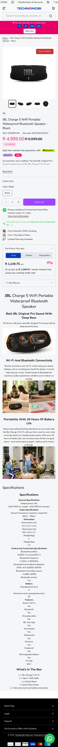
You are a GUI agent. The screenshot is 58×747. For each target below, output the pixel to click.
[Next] (52, 104)
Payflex (29, 255)
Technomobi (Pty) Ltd (24, 735)
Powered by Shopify (42, 735)
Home (5, 38)
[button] (53, 8)
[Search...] (50, 16)
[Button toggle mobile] (4, 8)
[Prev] (5, 104)
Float (13, 255)
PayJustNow (44, 255)
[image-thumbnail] (12, 104)
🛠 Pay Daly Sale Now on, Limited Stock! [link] (29, 25)
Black (7, 193)
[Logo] (29, 8)
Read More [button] (8, 171)
